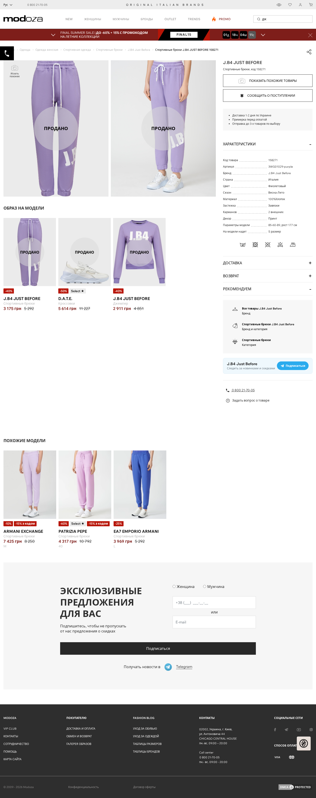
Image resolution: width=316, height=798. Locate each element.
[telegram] (286, 729)
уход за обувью (145, 728)
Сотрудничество (16, 744)
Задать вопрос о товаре (251, 400)
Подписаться (158, 648)
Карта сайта (12, 759)
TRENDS (194, 19)
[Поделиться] (309, 52)
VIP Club (9, 728)
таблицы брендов (146, 751)
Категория (249, 345)
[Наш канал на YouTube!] (299, 729)
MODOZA (9, 718)
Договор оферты (144, 787)
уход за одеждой (146, 736)
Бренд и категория (254, 329)
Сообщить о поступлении (271, 95)
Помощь (10, 751)
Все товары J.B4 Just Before (262, 308)
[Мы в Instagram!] (311, 729)
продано (29, 252)
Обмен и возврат (79, 736)
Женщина (186, 586)
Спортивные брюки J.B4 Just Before (268, 324)
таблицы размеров (147, 744)
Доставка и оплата (80, 728)
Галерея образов (78, 744)
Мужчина (215, 586)
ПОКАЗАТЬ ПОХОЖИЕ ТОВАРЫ (273, 81)
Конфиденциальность (83, 787)
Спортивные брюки (256, 340)
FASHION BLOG (143, 718)
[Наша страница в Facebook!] (275, 729)
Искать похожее (15, 75)
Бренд (246, 313)
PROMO (221, 19)
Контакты (10, 736)
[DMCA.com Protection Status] (295, 787)
